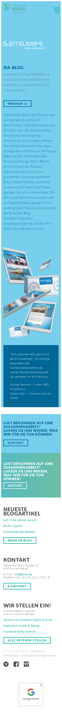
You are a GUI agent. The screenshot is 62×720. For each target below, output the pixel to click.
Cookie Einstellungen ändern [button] (39, 655)
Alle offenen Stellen (27, 640)
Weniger (16, 103)
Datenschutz (11, 655)
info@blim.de (23, 574)
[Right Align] (56, 9)
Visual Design (14, 90)
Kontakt (16, 442)
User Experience (34, 85)
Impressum (37, 650)
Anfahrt (18, 586)
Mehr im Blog (20, 540)
